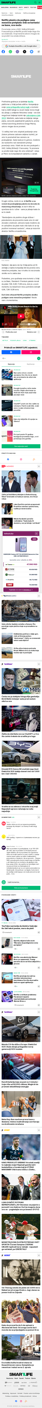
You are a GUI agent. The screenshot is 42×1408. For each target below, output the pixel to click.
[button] (38, 40)
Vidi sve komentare (21, 888)
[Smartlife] (8, 2)
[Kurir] (16, 1382)
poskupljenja (15, 340)
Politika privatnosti (25, 1396)
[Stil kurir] (29, 1386)
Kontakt (20, 1393)
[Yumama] (33, 1382)
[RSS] (33, 459)
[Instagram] (30, 352)
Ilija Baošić (5, 39)
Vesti (11, 13)
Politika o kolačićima (11, 1396)
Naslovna (4, 13)
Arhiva (35, 1396)
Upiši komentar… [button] (14, 882)
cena (25, 340)
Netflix (5, 340)
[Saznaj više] (38, 466)
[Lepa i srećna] (24, 1382)
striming (32, 340)
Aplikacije (18, 13)
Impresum (13, 1393)
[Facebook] (11, 352)
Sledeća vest (31, 332)
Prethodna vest (11, 332)
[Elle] (16, 1386)
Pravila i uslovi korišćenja (32, 1393)
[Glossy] (35, 1386)
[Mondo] (8, 1382)
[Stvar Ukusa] (7, 1386)
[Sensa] (22, 1386)
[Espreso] (20, 1389)
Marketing (6, 1393)
